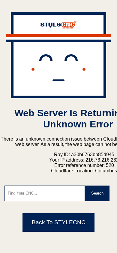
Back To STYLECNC (59, 222)
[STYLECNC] (58, 26)
